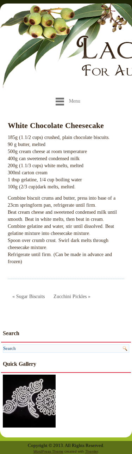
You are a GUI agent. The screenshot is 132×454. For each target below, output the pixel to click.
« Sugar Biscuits (28, 296)
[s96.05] (29, 400)
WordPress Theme (48, 451)
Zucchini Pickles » (72, 296)
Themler (91, 451)
